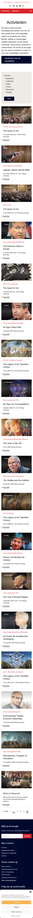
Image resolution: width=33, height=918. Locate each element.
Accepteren (16, 902)
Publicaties (15, 11)
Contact (3, 856)
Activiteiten (5, 11)
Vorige (5, 811)
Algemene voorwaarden (15, 915)
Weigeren (16, 907)
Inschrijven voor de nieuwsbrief (12, 59)
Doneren (4, 847)
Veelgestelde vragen (7, 850)
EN (23, 6)
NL (20, 6)
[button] (30, 892)
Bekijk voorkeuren (16, 912)
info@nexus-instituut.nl (8, 877)
